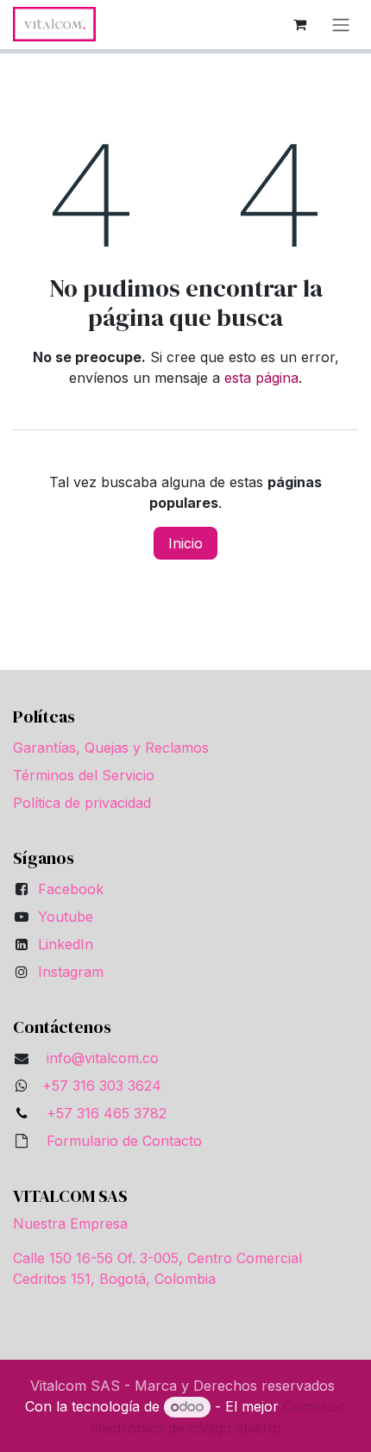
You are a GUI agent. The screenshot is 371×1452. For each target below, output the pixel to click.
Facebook (71, 889)
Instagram (71, 971)
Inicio (185, 543)
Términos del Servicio (83, 775)
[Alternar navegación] (341, 24)
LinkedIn (65, 944)
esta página (261, 377)
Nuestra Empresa (70, 1223)
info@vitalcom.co (103, 1058)
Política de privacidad (82, 802)
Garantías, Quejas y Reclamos (111, 747)
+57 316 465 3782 (102, 1113)
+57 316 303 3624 (101, 1085)
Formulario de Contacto (124, 1140)
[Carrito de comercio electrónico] (299, 24)
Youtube (65, 916)
